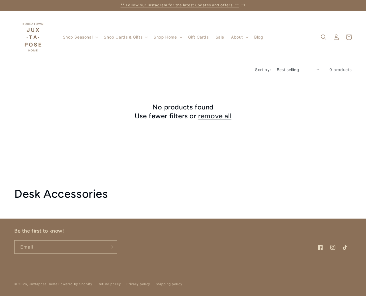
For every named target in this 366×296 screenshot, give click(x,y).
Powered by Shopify (75, 284)
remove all (214, 116)
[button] (80, 37)
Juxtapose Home (43, 284)
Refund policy (109, 284)
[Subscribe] (110, 247)
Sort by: (263, 69)
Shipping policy (169, 284)
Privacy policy (138, 284)
